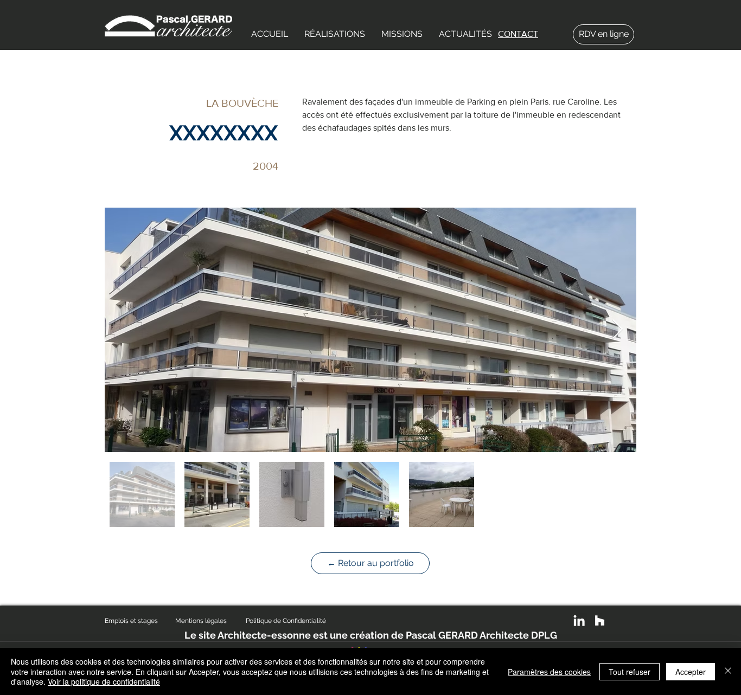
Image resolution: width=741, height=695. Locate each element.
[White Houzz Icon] (600, 620)
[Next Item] (617, 329)
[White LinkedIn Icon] (579, 620)
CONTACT (518, 33)
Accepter (690, 671)
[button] (334, 34)
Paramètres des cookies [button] (549, 671)
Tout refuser (629, 671)
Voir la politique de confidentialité (104, 681)
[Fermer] (727, 671)
